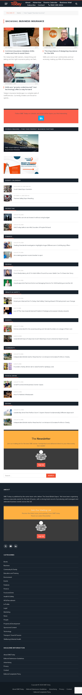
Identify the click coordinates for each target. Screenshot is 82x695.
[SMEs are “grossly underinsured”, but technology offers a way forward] (21, 73)
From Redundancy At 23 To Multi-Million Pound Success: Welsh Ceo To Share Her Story (43, 273)
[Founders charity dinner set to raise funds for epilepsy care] (8, 366)
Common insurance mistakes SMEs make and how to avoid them (19, 52)
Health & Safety (9, 596)
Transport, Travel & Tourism (12, 635)
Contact (41, 5)
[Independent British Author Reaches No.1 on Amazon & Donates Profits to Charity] (8, 356)
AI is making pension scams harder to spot (28, 255)
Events (6, 581)
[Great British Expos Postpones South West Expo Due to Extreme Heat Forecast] (8, 338)
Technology (7, 631)
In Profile (6, 604)
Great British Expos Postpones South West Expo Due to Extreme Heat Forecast (41, 339)
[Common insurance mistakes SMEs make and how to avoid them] (21, 37)
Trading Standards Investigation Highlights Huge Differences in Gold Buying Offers (42, 245)
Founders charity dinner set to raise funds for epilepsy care (34, 367)
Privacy (6, 666)
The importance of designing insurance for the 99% (60, 52)
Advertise (37, 2)
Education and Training (11, 573)
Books (6, 562)
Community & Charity (10, 569)
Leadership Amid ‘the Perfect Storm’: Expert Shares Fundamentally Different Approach (44, 412)
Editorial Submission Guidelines (14, 658)
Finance (6, 589)
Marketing (7, 612)
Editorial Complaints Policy (12, 674)
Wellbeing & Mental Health (12, 639)
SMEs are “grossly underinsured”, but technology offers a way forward (21, 88)
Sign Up (41, 465)
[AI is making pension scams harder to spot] (8, 254)
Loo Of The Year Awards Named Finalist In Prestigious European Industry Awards (41, 311)
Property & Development (12, 624)
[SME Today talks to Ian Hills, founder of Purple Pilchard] (8, 227)
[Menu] (6, 3)
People (6, 620)
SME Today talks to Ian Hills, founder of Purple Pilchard (32, 227)
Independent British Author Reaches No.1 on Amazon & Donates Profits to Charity (42, 357)
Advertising (7, 662)
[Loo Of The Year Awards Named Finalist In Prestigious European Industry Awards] (8, 310)
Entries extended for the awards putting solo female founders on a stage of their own (43, 329)
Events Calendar (50, 2)
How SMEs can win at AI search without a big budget (32, 217)
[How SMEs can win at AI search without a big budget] (8, 217)
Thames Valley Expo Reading (24, 198)
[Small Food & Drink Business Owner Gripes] (8, 384)
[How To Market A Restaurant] (8, 394)
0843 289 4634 (56, 5)
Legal (5, 608)
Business (7, 565)
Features (9, 29)
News (47, 29)
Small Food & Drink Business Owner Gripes (28, 384)
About (27, 2)
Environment (8, 577)
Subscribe (31, 5)
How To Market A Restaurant (23, 394)
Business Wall (66, 2)
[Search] (76, 3)
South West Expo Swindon (23, 189)
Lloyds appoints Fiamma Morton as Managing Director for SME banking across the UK (43, 283)
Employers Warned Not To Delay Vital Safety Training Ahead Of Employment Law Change (44, 301)
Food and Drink (9, 593)
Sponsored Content (10, 627)
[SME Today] (16, 3)
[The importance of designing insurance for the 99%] (60, 37)
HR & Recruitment (9, 600)
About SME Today (9, 655)
